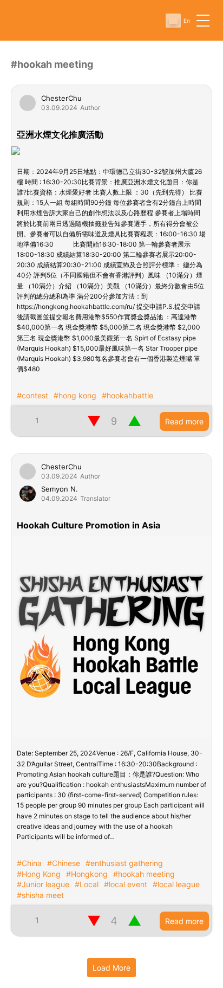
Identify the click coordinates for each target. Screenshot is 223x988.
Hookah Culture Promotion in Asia (88, 525)
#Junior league (43, 884)
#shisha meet (40, 895)
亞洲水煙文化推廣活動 (60, 134)
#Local (87, 884)
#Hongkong (87, 874)
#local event (125, 884)
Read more (184, 421)
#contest (32, 395)
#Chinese (63, 863)
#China (29, 863)
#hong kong (75, 395)
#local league (176, 884)
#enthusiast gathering (124, 863)
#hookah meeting (144, 874)
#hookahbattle (127, 395)
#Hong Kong (39, 874)
